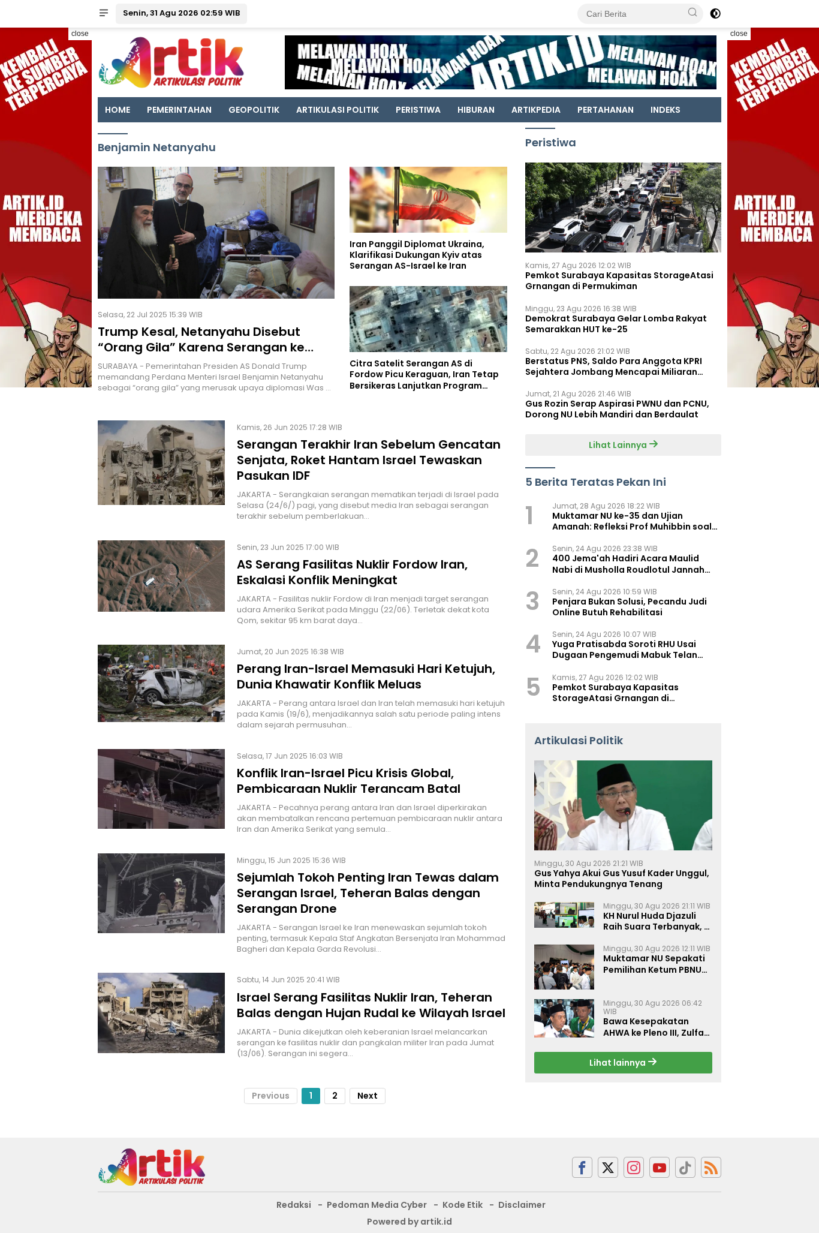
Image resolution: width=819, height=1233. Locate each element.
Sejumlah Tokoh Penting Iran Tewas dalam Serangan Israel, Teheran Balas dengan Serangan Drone (368, 893)
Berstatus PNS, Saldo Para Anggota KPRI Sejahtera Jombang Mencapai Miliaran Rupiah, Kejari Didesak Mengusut (613, 366)
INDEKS (666, 110)
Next (367, 1096)
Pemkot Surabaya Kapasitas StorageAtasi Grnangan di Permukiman (619, 280)
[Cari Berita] (692, 13)
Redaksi (293, 1205)
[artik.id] (152, 1166)
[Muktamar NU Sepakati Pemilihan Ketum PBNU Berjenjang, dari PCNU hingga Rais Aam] (564, 967)
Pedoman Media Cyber (377, 1205)
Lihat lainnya (618, 1063)
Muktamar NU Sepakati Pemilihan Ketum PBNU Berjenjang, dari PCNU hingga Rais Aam (654, 964)
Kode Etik (462, 1205)
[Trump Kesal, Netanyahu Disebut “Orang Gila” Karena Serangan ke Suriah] (216, 233)
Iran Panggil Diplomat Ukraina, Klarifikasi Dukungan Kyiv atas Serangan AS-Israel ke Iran (417, 255)
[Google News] (685, 1167)
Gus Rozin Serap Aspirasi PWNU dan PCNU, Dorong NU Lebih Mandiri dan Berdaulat (617, 409)
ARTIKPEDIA (536, 110)
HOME (117, 110)
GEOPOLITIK (253, 110)
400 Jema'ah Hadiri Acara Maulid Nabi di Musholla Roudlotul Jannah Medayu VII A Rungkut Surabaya (628, 564)
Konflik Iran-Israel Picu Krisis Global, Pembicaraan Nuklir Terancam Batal (348, 781)
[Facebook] (582, 1167)
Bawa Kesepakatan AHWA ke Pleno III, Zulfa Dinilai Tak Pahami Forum (653, 1026)
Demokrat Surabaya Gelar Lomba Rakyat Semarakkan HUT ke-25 (616, 323)
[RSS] (711, 1167)
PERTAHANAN (605, 110)
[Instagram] (634, 1167)
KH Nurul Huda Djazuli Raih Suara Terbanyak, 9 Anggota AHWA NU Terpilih (656, 921)
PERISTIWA (418, 110)
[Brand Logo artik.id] (171, 62)
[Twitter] (608, 1167)
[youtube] (659, 1167)
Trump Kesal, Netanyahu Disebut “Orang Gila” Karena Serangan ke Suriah (201, 347)
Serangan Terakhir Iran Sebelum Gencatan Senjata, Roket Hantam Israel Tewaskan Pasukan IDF (369, 460)
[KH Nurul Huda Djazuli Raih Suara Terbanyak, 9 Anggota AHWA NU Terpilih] (564, 915)
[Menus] (104, 14)
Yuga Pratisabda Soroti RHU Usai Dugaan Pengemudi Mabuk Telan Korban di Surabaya (624, 649)
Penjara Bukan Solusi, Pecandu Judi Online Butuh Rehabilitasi (629, 607)
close (80, 33)
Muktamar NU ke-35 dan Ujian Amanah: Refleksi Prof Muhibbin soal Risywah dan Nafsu (632, 521)
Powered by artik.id (409, 1222)
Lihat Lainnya (619, 444)
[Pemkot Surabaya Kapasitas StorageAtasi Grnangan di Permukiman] (623, 207)
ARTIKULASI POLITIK (337, 110)
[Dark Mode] (715, 14)
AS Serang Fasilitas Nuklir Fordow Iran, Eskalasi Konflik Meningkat (352, 572)
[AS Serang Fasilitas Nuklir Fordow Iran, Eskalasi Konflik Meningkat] (161, 583)
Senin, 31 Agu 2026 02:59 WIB (181, 13)
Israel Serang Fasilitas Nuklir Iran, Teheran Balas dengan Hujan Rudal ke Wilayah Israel (371, 1005)
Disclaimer (522, 1205)
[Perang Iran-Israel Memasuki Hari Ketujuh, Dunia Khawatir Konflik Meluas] (161, 688)
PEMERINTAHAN (179, 110)
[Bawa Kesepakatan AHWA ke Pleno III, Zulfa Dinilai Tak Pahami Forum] (564, 1018)
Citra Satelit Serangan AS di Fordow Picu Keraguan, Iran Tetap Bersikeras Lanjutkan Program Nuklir (424, 374)
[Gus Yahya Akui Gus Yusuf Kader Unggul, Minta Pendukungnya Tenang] (623, 805)
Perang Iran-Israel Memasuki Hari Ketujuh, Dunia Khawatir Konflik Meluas (366, 676)
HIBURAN (476, 110)
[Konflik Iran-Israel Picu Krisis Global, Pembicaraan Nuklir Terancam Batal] (161, 792)
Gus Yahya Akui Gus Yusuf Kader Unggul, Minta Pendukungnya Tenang (621, 878)
